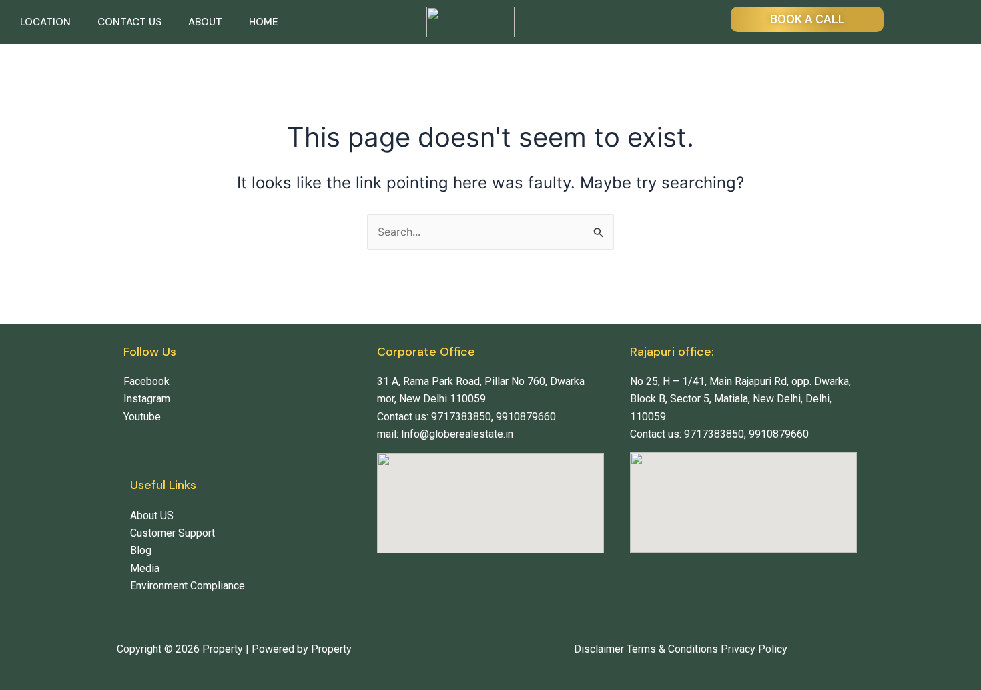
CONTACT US (129, 22)
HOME (263, 22)
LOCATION (45, 22)
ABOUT (205, 22)
